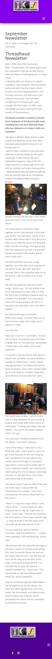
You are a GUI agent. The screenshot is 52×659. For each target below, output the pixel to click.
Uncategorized (26, 43)
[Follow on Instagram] (18, 653)
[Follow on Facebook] (12, 653)
